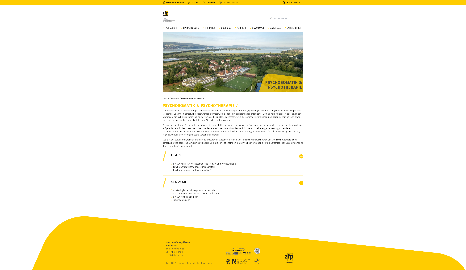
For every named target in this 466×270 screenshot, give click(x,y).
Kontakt (195, 2)
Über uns (226, 28)
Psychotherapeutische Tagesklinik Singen (193, 170)
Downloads (258, 28)
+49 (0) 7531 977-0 (174, 255)
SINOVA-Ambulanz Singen (185, 197)
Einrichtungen (191, 28)
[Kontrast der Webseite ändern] (284, 2)
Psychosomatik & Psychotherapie (192, 98)
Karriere (241, 28)
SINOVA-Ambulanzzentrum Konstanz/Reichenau (196, 193)
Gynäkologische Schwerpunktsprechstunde (194, 190)
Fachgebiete (171, 28)
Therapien (210, 28)
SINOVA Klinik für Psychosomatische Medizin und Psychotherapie (204, 163)
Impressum (207, 263)
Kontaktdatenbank (175, 2)
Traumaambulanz (181, 200)
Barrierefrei (294, 28)
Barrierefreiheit (194, 263)
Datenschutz (180, 263)
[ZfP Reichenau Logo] (169, 16)
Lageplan (211, 2)
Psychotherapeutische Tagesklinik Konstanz (194, 167)
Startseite (166, 98)
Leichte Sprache (230, 2)
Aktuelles (275, 28)
